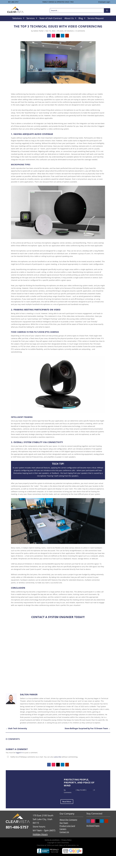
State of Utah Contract (50, 18)
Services (31, 18)
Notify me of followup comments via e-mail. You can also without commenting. (44, 757)
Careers (63, 829)
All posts (60, 31)
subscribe (57, 757)
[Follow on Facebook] (49, 35)
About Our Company (68, 819)
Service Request (96, 18)
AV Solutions (69, 31)
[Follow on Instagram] (53, 35)
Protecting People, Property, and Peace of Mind (79, 782)
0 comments (80, 31)
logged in (19, 752)
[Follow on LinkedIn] (62, 35)
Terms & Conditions (52, 840)
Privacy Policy (66, 840)
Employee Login (104, 2)
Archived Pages (92, 825)
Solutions (17, 18)
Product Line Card (67, 826)
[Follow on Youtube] (67, 35)
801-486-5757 (13, 2)
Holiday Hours (40, 834)
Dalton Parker (38, 31)
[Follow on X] (58, 35)
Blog (81, 18)
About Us (69, 18)
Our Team (64, 823)
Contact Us (64, 832)
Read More (66, 801)
